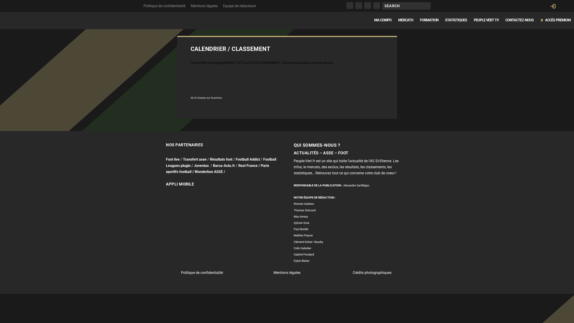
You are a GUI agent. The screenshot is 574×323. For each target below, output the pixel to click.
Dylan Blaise (301, 260)
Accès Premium (555, 20)
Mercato (405, 20)
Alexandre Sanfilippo (356, 185)
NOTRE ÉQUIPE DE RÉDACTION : (315, 197)
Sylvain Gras (301, 223)
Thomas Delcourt (305, 210)
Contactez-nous (519, 20)
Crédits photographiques (372, 273)
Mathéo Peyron (303, 235)
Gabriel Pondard (304, 254)
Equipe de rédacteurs (239, 6)
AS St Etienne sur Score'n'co (206, 97)
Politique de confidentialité (164, 6)
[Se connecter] (552, 6)
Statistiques (456, 20)
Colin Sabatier (302, 248)
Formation (429, 20)
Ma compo (382, 20)
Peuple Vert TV (486, 20)
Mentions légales (204, 6)
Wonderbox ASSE (209, 172)
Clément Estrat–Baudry (308, 242)
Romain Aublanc (304, 203)
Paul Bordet (301, 229)
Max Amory (301, 216)
